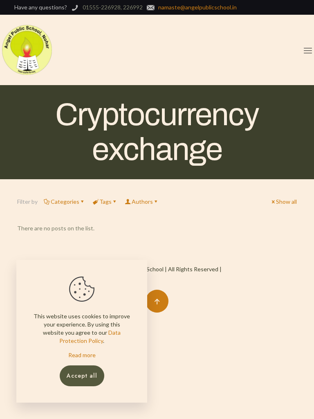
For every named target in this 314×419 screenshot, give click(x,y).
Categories (65, 201)
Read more (82, 354)
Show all (286, 201)
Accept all (82, 376)
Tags (105, 201)
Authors (142, 201)
